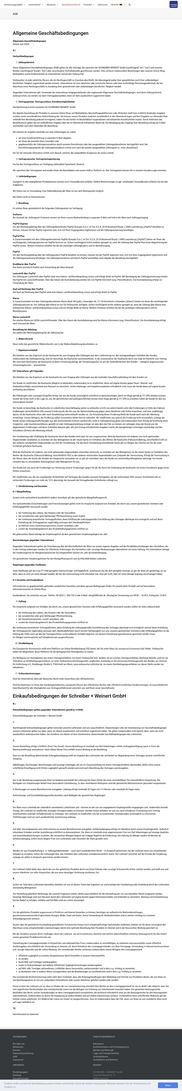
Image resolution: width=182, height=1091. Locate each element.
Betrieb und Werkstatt (103, 1050)
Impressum (18, 1059)
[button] (130, 4)
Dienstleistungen (21, 1078)
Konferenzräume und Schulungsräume (111, 1047)
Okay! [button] (168, 1085)
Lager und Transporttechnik (106, 1053)
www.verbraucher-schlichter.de (87, 664)
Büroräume (98, 1044)
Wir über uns (19, 1044)
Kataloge (17, 1075)
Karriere (16, 1050)
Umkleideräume (100, 1056)
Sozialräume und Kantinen (105, 1059)
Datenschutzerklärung (23, 1053)
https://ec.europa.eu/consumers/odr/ (127, 648)
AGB (15, 1056)
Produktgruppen (20, 1072)
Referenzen (18, 1047)
